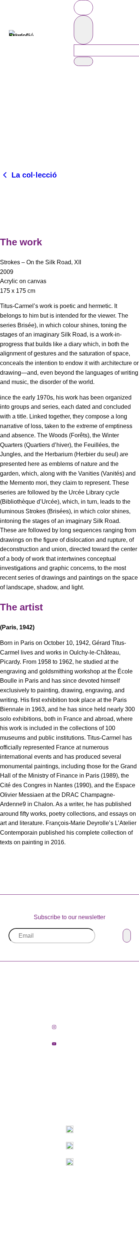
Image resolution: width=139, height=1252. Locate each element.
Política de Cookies (90, 1217)
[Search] (83, 61)
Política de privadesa (93, 1208)
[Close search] (83, 29)
